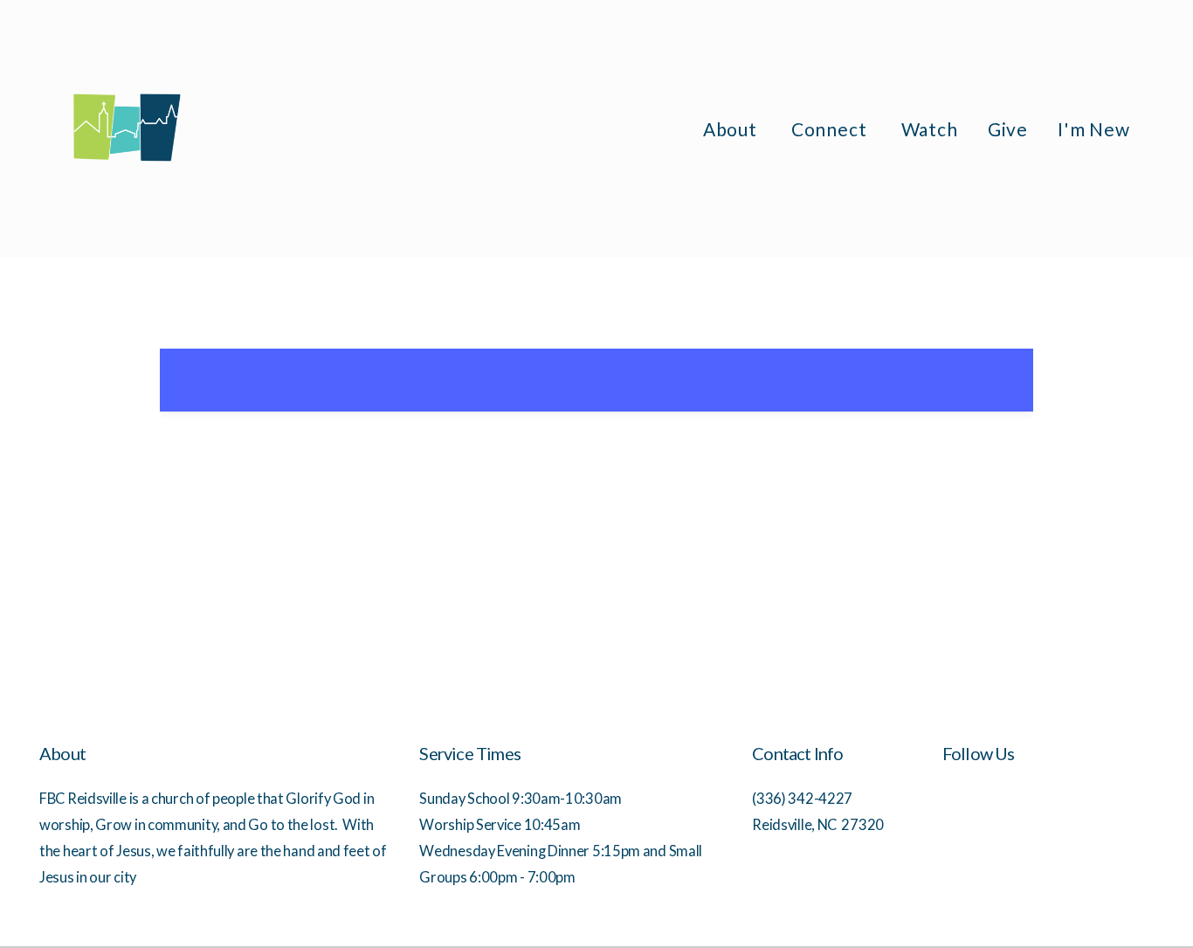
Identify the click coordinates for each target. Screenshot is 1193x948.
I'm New (1094, 129)
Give (1008, 129)
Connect (831, 129)
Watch (929, 129)
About (732, 129)
